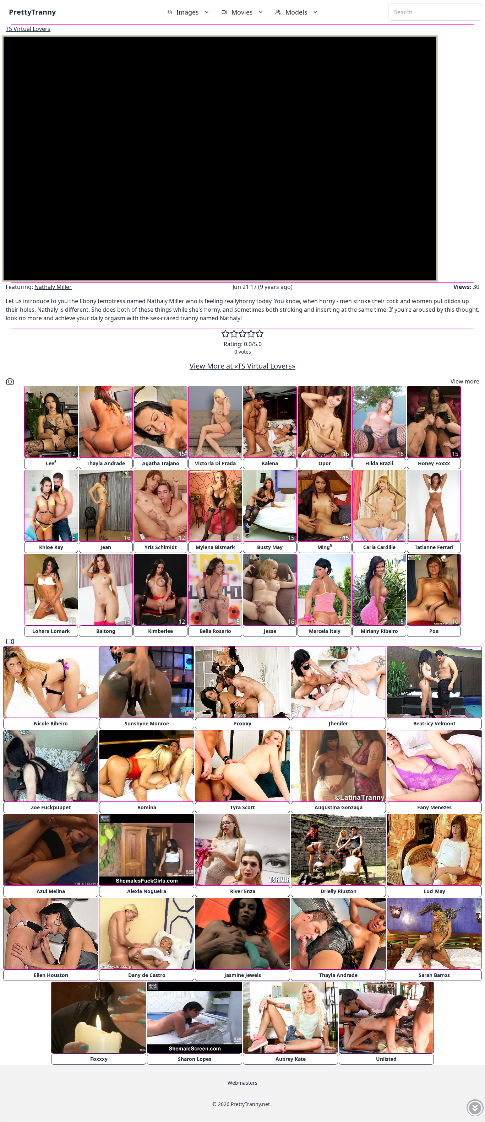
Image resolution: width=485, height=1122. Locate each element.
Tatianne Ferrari (434, 547)
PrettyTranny (32, 12)
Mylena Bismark (215, 547)
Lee (51, 463)
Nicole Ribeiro (51, 723)
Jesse (270, 631)
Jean (105, 547)
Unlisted (386, 1059)
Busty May (270, 547)
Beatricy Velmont (434, 723)
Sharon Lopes (194, 1059)
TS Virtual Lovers (28, 29)
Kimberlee (160, 631)
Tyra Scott (242, 807)
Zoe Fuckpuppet (51, 807)
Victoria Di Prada (215, 463)
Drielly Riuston (338, 891)
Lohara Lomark (51, 631)
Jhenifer (338, 723)
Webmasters (242, 1082)
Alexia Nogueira (146, 891)
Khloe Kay (51, 547)
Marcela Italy (324, 631)
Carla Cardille (379, 547)
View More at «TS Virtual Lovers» (242, 366)
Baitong (105, 631)
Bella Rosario (215, 631)
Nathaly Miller (53, 287)
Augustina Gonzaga (339, 807)
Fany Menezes (434, 807)
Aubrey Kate (291, 1059)
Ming (324, 547)
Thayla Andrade (106, 463)
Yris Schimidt (161, 547)
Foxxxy (242, 723)
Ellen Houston (51, 975)
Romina (146, 807)
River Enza (242, 891)
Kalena (270, 463)
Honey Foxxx (434, 463)
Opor (324, 463)
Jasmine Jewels (242, 975)
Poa (433, 631)
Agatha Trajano (160, 463)
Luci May (434, 891)
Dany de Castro (146, 975)
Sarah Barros (434, 975)
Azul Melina (51, 891)
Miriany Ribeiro (379, 631)
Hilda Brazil (379, 463)
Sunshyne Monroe (147, 723)
